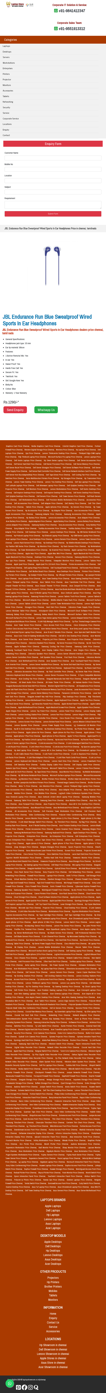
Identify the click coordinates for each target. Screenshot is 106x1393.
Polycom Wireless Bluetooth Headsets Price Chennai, (46, 1004)
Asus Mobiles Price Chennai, (77, 800)
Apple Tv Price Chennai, (76, 736)
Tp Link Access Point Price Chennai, (51, 979)
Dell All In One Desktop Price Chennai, (74, 636)
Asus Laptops (53, 1224)
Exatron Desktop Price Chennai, (18, 1187)
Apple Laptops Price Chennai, (83, 550)
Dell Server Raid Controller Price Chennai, (45, 471)
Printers (6, 74)
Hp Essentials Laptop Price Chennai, (69, 1011)
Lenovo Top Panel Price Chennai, (44, 711)
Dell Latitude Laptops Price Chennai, (20, 485)
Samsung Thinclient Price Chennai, (20, 1122)
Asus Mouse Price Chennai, (41, 807)
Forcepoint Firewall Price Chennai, (47, 1076)
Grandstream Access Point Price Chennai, (31, 1129)
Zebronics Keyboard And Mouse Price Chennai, (25, 675)
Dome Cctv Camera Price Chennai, (71, 1033)
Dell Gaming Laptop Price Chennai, (80, 950)
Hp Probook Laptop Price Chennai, (27, 535)
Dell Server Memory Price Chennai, (86, 464)
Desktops (7, 52)
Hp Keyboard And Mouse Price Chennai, (21, 621)
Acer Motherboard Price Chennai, (32, 661)
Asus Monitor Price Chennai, (70, 772)
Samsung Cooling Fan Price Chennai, (57, 646)
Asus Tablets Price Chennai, (52, 582)
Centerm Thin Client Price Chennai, (80, 1122)
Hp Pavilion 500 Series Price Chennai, (21, 546)
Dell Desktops (53, 1246)
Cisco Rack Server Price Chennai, (28, 872)
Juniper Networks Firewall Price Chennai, (83, 1072)
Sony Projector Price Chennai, (55, 872)
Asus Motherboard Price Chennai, (66, 807)
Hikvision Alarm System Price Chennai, (80, 1061)
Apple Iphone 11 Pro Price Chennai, (65, 818)
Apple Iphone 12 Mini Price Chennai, (48, 922)
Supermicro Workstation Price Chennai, (22, 1147)
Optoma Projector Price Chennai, (62, 1036)
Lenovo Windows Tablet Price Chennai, (22, 611)
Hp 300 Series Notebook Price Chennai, (33, 775)
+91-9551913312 (72, 28)
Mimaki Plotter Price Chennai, (74, 1140)
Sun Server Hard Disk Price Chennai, (40, 940)
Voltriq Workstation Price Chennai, (47, 1140)
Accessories (8, 91)
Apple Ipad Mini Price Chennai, (62, 900)
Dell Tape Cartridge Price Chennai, (79, 915)
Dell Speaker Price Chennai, (51, 657)
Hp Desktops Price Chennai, (54, 543)
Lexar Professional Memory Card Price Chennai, (54, 689)
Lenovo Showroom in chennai (53, 1354)
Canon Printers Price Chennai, (46, 893)
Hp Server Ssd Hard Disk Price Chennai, (76, 664)
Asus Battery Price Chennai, (46, 789)
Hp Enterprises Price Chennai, (62, 836)
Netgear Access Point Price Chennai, (80, 979)
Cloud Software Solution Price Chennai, (53, 897)
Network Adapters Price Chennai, (86, 1015)
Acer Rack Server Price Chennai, (72, 893)
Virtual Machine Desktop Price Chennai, (30, 879)
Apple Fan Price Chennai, (90, 700)
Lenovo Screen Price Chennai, (30, 721)
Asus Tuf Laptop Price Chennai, (44, 1187)
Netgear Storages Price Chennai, (53, 847)
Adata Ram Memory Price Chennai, (55, 1040)
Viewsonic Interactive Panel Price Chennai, (72, 1101)
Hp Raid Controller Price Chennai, (60, 671)
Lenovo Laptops (53, 1219)
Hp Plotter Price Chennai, (85, 729)
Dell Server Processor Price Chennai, (57, 464)
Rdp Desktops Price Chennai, (75, 696)
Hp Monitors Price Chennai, (48, 546)
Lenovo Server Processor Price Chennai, (61, 675)
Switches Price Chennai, (24, 1026)
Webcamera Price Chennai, (17, 950)
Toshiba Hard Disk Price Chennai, (58, 857)
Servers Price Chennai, (64, 557)
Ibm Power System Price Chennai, (64, 965)
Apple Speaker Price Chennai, (88, 707)
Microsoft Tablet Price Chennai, (62, 768)
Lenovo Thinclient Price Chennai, (87, 1090)
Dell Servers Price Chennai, (47, 496)
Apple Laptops (53, 1206)
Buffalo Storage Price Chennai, (47, 1083)
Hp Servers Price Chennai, (81, 507)
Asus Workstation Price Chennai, (87, 1151)
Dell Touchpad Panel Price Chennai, (65, 568)
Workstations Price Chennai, (60, 911)
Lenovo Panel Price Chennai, (71, 711)
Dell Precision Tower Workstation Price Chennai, (62, 811)
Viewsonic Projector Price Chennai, (54, 861)
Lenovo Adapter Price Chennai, (18, 525)
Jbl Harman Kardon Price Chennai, (86, 682)
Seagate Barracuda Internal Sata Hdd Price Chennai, (26, 686)
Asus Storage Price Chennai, (80, 861)
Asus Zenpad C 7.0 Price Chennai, (40, 589)
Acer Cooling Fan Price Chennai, (32, 679)
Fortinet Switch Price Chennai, (41, 1094)
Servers (6, 57)
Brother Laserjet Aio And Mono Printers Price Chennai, (35, 782)
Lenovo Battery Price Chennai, (88, 521)
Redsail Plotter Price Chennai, (25, 1172)
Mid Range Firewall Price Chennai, (77, 882)
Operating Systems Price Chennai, (19, 1022)
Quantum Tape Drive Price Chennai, (38, 1112)
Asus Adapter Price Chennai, (71, 789)
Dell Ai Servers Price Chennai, (62, 1008)
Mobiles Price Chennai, (23, 793)
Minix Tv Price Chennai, (28, 786)
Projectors (53, 1278)
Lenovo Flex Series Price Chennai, (68, 925)
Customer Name (11, 152)
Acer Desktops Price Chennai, (41, 539)
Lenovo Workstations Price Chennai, (64, 489)
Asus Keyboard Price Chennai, (18, 807)
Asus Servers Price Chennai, (64, 1190)
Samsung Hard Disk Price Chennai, (33, 1044)
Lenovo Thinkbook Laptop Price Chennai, (42, 983)
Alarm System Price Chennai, (51, 1061)
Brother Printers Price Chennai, (54, 779)
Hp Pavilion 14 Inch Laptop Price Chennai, (38, 739)
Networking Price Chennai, (60, 1015)
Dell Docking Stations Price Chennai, (60, 976)
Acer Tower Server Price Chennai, (28, 625)
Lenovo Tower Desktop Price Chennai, (29, 482)
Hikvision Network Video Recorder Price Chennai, (34, 1058)
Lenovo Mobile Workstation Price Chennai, (56, 947)
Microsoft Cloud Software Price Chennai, (84, 611)
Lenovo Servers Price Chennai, (66, 539)
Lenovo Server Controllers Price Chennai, (22, 657)
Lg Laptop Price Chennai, (29, 1162)
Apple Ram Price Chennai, (24, 1051)
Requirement (10, 198)
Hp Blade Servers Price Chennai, (60, 933)
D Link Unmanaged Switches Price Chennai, (83, 743)
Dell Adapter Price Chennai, (52, 503)
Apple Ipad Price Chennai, (24, 564)
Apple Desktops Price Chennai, (85, 832)
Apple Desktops (53, 1242)
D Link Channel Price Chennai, (54, 936)
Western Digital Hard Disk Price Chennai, (34, 1029)
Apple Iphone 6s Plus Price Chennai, (68, 732)
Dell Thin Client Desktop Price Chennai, (58, 1090)
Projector (7, 80)
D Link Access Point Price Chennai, (66, 747)
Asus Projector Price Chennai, (56, 804)
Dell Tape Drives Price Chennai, (58, 475)
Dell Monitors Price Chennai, (37, 489)
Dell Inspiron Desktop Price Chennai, (58, 492)
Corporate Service (11, 119)
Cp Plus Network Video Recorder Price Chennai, (75, 1058)
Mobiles (53, 1291)
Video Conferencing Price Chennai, (43, 815)
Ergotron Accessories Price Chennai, (20, 915)
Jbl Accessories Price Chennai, (27, 811)
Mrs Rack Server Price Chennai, (18, 704)
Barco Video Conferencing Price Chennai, (36, 1101)
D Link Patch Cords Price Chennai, (56, 754)
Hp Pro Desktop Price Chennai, (38, 986)
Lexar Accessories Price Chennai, (87, 689)
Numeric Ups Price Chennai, (17, 768)
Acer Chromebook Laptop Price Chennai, (84, 918)
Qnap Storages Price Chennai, (26, 847)
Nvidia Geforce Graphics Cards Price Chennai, (44, 668)
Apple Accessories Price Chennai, (20, 514)
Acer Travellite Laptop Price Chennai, (65, 1029)
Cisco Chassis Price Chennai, (26, 958)
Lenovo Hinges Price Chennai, (84, 714)
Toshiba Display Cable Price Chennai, (55, 764)
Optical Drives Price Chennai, (66, 868)
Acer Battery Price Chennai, (17, 521)
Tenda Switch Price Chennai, (35, 1183)
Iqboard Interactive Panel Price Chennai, (51, 1137)
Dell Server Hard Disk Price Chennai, (28, 464)
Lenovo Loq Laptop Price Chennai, (74, 983)
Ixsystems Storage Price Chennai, (86, 1079)
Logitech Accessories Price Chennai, (68, 954)
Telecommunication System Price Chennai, (23, 1018)
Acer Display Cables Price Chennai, (57, 650)
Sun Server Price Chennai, (90, 940)
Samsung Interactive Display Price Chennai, (50, 1022)
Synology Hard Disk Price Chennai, (27, 1040)
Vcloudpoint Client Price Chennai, (53, 611)
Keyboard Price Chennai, (73, 668)
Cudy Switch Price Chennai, (89, 1183)
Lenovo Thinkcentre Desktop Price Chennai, (60, 453)
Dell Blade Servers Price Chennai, (27, 936)
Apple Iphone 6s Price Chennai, (39, 732)
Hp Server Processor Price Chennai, (71, 643)
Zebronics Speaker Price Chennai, (42, 653)
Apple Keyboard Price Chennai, (67, 700)
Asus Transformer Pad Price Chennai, (80, 582)
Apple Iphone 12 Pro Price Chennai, (39, 954)
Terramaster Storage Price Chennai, (20, 1083)
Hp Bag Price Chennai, (88, 822)
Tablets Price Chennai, (35, 507)
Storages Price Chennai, (35, 607)
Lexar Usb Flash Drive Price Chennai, (20, 689)
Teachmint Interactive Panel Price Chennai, (65, 1176)
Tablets (6, 97)
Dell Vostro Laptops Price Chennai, (28, 460)
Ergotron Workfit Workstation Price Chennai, (24, 857)
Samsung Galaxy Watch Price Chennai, (50, 614)
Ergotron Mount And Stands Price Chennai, (22, 861)
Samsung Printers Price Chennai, (44, 596)
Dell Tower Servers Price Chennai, (72, 496)
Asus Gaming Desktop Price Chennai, (85, 578)
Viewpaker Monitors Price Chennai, (68, 560)
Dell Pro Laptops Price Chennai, (52, 1065)
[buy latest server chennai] (36, 1387)
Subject (8, 186)
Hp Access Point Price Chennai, (67, 739)
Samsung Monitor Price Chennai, (87, 557)
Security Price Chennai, (23, 1033)
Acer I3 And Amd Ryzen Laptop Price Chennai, (24, 632)
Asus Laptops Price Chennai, (29, 578)
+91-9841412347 (72, 10)
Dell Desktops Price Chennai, (37, 532)
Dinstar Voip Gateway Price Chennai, (58, 1018)
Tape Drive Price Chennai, (80, 1108)
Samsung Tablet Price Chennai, (26, 800)
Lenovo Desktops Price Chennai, (63, 532)
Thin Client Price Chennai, (62, 1119)
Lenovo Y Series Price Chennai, (88, 768)
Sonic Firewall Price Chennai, (62, 886)
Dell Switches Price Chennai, (26, 764)
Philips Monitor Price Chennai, (40, 560)
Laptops (6, 46)
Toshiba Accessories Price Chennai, (52, 528)
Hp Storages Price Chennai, (72, 478)
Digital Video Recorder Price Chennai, (30, 1047)
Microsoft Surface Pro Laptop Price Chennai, (65, 457)
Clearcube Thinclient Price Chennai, (50, 1122)
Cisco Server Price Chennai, (34, 854)
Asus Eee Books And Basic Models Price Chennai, (74, 589)
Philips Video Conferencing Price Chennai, (71, 1094)
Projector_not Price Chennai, (54, 639)
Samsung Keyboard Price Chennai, (58, 832)
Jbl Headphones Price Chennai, (88, 686)
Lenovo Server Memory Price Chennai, (46, 693)
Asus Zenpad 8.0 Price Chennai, (82, 585)
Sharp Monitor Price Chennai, (75, 1147)
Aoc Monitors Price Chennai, (51, 786)
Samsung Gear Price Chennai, (52, 800)
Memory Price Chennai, (15, 1011)
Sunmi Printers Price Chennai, (73, 1026)
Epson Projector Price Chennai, (81, 847)
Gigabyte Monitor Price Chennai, (60, 1151)
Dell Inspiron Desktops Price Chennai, (28, 492)
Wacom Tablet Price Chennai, (87, 947)
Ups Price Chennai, (33, 453)
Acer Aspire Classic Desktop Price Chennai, (43, 997)
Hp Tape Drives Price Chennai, (46, 772)
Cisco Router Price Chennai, (71, 718)
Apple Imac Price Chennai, (36, 553)
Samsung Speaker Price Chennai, (27, 890)
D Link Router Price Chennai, (17, 747)
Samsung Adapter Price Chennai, (49, 514)
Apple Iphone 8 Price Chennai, (39, 843)
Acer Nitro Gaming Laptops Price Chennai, (31, 993)
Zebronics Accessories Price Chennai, (29, 671)
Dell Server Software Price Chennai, (77, 467)
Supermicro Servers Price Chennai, (42, 1158)
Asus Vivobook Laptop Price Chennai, (21, 797)
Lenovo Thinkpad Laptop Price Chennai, (22, 582)
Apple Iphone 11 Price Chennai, (54, 736)
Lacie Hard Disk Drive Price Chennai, (86, 854)
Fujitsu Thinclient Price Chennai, (87, 1119)
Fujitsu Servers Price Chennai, (53, 1154)
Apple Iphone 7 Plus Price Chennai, (27, 736)
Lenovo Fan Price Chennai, (61, 714)
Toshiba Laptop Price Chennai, (81, 961)
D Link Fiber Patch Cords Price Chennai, (72, 757)
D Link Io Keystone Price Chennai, (84, 754)
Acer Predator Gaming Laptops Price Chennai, (57, 990)
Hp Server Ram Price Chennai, (88, 671)
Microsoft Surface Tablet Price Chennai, (84, 614)
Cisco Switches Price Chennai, (59, 854)
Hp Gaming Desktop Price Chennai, (66, 986)
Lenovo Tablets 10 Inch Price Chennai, (34, 603)
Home (53, 1314)
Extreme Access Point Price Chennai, (73, 1115)
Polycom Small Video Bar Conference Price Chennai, (27, 1008)
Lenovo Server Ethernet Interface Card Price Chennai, (78, 653)
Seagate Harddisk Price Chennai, (40, 868)
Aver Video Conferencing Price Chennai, (45, 1104)
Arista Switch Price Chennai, (76, 1086)
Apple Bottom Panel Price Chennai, (75, 704)
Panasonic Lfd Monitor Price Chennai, (77, 693)
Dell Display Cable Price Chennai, (86, 764)
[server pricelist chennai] (30, 1387)
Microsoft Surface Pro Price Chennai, (20, 618)
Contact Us (53, 1322)
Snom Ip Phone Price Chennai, (87, 1018)
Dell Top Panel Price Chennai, (47, 904)
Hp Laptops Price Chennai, (86, 449)
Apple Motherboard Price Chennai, (31, 707)
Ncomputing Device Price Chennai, (39, 925)
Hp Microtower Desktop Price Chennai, (82, 936)
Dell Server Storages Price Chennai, (47, 467)
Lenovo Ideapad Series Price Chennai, (85, 618)
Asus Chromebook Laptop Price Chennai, (74, 1187)
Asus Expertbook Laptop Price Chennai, (62, 929)
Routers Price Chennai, (79, 1040)
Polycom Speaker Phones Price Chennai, (84, 1004)
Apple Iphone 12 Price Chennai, (19, 922)
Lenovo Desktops (53, 1255)
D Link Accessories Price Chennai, (52, 743)
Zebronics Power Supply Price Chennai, (84, 607)
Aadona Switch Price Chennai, (26, 1086)
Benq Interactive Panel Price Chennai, (64, 1097)
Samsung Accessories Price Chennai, (79, 514)
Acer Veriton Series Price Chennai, (55, 628)
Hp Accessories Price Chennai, (37, 510)
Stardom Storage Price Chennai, (61, 879)
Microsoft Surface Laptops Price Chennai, (66, 775)
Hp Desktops (53, 1251)
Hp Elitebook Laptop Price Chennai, (56, 535)
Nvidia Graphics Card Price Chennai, (46, 446)
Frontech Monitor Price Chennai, (19, 1140)
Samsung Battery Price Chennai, (45, 525)
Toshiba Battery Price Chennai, (80, 528)
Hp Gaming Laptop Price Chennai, (37, 865)
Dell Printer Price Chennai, (25, 990)
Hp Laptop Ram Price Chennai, (53, 968)
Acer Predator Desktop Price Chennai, (74, 825)
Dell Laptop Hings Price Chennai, (37, 568)
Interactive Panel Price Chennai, (35, 1097)
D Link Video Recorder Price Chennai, (33, 911)
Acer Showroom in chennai (53, 1367)
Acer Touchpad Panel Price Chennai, (85, 661)
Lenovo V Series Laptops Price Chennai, (21, 743)
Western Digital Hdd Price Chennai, (61, 686)
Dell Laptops (53, 1210)
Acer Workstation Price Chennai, (27, 968)
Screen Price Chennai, (74, 850)
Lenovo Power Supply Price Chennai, (57, 725)
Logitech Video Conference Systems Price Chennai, (79, 793)
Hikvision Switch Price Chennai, (62, 1044)
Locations (7, 124)
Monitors (7, 85)
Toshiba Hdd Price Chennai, (77, 1065)
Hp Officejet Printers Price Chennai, (70, 575)
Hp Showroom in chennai (53, 1345)
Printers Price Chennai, (91, 571)
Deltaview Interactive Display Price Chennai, (37, 1133)
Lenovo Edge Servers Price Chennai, (73, 1001)
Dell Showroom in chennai (53, 1349)
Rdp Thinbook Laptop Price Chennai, (32, 457)
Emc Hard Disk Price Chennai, (67, 940)
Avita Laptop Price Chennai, (37, 965)
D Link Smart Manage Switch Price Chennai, (36, 822)
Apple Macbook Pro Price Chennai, (20, 557)
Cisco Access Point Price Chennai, (57, 625)
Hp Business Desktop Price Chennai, (59, 729)
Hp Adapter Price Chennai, (62, 510)
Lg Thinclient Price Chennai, (37, 1126)
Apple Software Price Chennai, (27, 646)
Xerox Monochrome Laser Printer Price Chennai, (45, 850)
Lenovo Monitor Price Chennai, (37, 818)
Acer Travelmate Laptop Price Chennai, (52, 918)
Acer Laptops (53, 1228)
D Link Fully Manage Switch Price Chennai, (54, 621)
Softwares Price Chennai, (78, 1022)
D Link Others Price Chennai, (40, 747)
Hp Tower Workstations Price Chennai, (33, 550)
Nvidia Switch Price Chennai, (29, 1069)
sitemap (43, 1379)
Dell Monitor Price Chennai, (17, 571)
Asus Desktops (53, 1259)
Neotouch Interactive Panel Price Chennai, (83, 1162)
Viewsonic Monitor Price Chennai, (86, 857)
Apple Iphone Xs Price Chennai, (82, 897)
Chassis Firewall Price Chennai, (87, 879)
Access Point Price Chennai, (25, 979)
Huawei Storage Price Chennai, (62, 1169)
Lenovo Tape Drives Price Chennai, (49, 840)
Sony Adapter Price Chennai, (25, 528)
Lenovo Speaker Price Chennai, (27, 725)
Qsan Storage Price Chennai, (17, 1094)
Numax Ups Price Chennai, (54, 1180)
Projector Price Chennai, (53, 908)
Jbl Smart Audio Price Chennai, (31, 682)
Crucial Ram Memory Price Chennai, (39, 1011)
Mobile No (9, 164)
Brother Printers (53, 1287)
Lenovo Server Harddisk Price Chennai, (44, 664)
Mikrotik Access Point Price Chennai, (64, 1126)
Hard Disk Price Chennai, (56, 607)
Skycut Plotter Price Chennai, (49, 1172)
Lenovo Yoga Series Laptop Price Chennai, (53, 618)
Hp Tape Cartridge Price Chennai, (50, 915)
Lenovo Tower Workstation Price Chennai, (67, 603)
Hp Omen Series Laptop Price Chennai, (60, 460)
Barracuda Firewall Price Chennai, (19, 1076)
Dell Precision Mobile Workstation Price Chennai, (65, 500)
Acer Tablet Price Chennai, (46, 1001)
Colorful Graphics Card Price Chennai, (78, 446)
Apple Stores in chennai (53, 1358)
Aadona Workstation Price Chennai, (85, 1144)
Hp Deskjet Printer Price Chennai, (41, 575)
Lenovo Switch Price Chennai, (76, 922)
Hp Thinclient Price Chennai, (66, 822)
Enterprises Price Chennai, (38, 836)
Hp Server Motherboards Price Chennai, (30, 933)
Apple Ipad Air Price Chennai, (37, 900)
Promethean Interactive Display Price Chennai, (51, 1108)
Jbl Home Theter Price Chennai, (59, 682)
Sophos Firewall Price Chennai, (36, 1169)
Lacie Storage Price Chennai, (18, 693)
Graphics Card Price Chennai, (18, 446)
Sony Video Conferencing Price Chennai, (22, 1165)
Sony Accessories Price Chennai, (72, 525)
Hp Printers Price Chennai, (16, 575)
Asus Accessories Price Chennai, (19, 789)
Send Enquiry (15, 410)
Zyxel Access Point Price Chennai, (37, 1119)
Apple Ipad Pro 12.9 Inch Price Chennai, (52, 564)
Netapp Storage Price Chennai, (59, 1079)
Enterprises (7, 69)
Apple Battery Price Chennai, (65, 521)
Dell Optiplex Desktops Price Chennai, (21, 496)
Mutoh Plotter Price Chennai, (57, 1144)
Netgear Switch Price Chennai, (47, 1051)
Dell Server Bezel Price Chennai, (19, 467)
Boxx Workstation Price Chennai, (32, 1151)
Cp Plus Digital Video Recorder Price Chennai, (51, 1054)
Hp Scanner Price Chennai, (60, 550)
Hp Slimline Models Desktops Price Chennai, (83, 543)
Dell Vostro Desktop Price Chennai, (86, 492)
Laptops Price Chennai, (56, 875)
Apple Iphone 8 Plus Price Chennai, (67, 843)
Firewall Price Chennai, (36, 875)
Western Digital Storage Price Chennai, (39, 449)
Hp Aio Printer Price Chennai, (83, 890)
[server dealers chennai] (18, 1387)
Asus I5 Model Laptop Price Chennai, (45, 593)
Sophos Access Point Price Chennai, (79, 1165)
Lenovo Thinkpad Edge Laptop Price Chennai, (82, 786)
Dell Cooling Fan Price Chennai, (84, 475)
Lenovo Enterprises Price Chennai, (20, 840)
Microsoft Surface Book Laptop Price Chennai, (47, 950)
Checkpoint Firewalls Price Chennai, (50, 1072)
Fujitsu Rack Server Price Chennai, (80, 1154)
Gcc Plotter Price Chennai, (31, 1144)
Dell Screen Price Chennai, (90, 568)
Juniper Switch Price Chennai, (52, 1086)
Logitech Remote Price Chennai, (52, 958)
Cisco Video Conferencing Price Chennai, (71, 1112)
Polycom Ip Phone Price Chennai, (28, 1180)
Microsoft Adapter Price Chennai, (36, 600)
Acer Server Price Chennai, (30, 639)
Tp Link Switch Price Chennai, (47, 1026)
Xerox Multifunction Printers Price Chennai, (43, 478)
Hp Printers (53, 1282)
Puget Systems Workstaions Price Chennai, (23, 1154)
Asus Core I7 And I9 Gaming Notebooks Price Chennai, (36, 636)
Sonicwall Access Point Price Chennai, (63, 1183)
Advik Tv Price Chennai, (75, 875)
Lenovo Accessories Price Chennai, (62, 517)
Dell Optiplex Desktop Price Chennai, (82, 485)
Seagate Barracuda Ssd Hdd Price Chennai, (64, 679)
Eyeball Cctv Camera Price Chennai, (33, 1036)
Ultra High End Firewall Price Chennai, (21, 882)
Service (6, 113)
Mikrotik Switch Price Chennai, (81, 1069)
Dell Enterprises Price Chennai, (87, 836)
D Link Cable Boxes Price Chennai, (28, 754)
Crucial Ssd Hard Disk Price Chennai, (31, 1015)
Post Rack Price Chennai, (74, 657)
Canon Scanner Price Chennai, (68, 829)
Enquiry (6, 130)
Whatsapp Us (46, 410)
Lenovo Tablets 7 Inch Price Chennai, (72, 596)
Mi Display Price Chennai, (25, 947)
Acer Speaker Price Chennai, (58, 661)
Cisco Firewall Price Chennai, (37, 886)
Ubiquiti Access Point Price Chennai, (43, 1115)
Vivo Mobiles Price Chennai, (46, 793)
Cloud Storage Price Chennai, (25, 897)
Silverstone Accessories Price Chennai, (81, 968)
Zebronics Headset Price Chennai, (42, 643)
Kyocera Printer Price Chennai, (88, 1008)
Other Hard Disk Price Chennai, (56, 961)
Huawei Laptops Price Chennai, (51, 1165)
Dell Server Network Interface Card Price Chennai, (81, 471)
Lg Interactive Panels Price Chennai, (46, 704)
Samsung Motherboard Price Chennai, (29, 832)
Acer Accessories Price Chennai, (87, 510)
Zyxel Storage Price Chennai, (72, 1083)
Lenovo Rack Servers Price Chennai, (28, 543)
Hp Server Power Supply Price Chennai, (47, 943)
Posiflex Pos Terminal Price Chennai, (29, 929)
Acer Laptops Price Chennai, (17, 539)
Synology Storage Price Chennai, (87, 900)
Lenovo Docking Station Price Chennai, (33, 714)
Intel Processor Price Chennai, (30, 961)
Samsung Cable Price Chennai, (87, 646)
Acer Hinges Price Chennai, (85, 650)
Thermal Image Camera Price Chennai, (72, 782)
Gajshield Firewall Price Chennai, (75, 1076)
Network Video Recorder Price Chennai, (63, 1047)
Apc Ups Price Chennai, (16, 560)
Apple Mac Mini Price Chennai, (60, 553)
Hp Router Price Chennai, (90, 739)
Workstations (9, 63)
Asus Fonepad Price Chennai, (31, 804)
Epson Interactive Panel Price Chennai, (30, 1176)
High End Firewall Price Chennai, (50, 882)
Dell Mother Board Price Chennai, (42, 571)
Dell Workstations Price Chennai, (32, 500)
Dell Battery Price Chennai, (76, 503)
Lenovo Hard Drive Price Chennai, (66, 761)
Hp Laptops (53, 1215)
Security (6, 108)
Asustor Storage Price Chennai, (54, 1069)
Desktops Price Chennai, (44, 557)
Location (8, 175)
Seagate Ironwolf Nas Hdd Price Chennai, (44, 696)
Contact (6, 135)
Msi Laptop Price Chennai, (82, 865)
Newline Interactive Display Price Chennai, (79, 1104)
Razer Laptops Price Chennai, (69, 1158)
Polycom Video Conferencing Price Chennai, (77, 815)
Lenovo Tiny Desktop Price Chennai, (59, 482)
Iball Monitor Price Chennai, (50, 1147)
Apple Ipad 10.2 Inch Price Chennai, (19, 772)
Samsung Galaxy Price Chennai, (19, 614)
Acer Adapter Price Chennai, (89, 517)
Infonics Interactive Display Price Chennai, (73, 1133)
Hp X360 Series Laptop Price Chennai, (85, 535)
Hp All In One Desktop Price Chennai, (28, 729)
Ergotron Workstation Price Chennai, (86, 911)
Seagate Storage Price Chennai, (32, 1079)
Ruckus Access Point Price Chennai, (63, 1129)
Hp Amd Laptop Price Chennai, (27, 750)
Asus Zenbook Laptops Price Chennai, (76, 593)
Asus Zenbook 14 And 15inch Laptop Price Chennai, (59, 797)
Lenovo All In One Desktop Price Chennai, (58, 750)
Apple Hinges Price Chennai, (17, 711)
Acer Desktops (53, 1264)
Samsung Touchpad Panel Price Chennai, (23, 650)
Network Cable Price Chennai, (79, 958)
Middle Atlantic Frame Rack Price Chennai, (68, 600)
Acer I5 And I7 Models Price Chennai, (58, 632)
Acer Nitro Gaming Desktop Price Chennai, (79, 997)
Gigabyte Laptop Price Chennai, (53, 1162)
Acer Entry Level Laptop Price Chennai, (85, 628)
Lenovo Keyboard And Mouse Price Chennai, (32, 761)
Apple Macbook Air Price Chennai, (87, 553)
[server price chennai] (24, 1387)
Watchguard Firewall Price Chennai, (56, 890)
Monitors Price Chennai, (65, 449)
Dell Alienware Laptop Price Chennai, (51, 485)
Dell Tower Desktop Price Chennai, (38, 1190)
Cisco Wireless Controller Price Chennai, (42, 718)
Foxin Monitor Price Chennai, (73, 1172)
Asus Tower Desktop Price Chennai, (56, 578)
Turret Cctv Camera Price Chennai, (73, 1051)
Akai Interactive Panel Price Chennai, (85, 1137)
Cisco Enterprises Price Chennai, (87, 625)
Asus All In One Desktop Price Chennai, (84, 804)
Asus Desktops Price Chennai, (69, 571)
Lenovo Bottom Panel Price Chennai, (57, 721)
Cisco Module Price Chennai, (76, 943)
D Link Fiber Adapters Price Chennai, (41, 757)
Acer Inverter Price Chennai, (17, 664)
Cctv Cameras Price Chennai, (45, 1033)
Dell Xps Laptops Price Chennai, (87, 482)
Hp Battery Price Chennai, (36, 517)
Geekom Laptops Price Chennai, (80, 1180)
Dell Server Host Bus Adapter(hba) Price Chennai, (25, 475)
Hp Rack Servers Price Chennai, (74, 546)
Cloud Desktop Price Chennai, (76, 908)
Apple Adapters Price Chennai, (40, 521)
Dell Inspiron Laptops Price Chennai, (20, 904)
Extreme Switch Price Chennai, (30, 1090)
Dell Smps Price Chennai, (39, 768)
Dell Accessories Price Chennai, (27, 503)
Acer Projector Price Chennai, (79, 639)
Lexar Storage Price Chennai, (72, 904)
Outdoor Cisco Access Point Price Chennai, (23, 628)
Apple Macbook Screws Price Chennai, (61, 707)
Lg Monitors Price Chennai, (30, 779)
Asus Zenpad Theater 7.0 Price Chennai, (51, 585)
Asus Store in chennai (53, 1363)
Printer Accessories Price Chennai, (83, 564)
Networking (8, 102)
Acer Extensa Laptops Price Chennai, (65, 993)
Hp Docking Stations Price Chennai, (29, 976)
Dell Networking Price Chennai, (81, 872)
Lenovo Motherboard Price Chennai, (39, 700)
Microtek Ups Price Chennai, (30, 908)
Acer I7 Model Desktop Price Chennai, (43, 825)
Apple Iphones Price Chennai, (57, 507)
